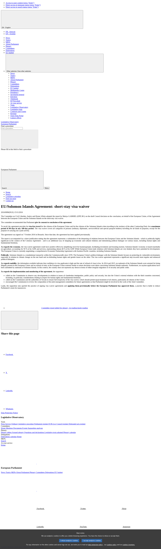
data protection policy (95, 545)
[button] (36, 463)
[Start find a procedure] (19, 139)
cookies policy (112, 545)
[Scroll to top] (19, 320)
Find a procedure (7, 126)
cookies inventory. (129, 545)
